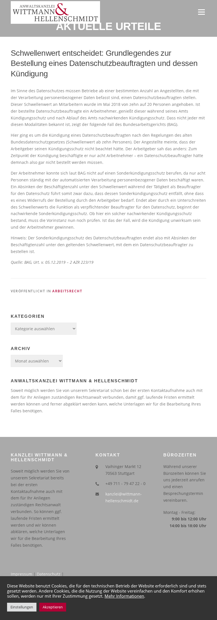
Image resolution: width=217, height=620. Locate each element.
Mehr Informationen (124, 596)
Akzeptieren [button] (53, 607)
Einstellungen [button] (21, 607)
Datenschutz (48, 574)
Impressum (21, 574)
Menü (201, 12)
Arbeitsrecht (67, 291)
